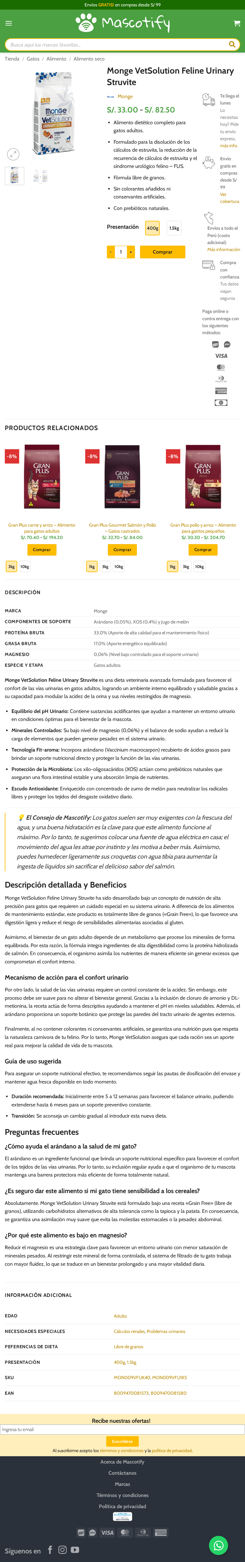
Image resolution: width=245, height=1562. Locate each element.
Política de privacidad (122, 1506)
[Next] (92, 113)
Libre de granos (128, 1347)
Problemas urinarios (166, 1331)
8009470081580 (169, 1393)
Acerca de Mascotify (122, 1462)
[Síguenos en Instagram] (62, 1550)
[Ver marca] (111, 96)
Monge (125, 96)
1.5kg (131, 1362)
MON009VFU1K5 (169, 1377)
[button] (8, 23)
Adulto (120, 1316)
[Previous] (14, 113)
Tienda (12, 59)
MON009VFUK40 (132, 1377)
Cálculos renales (129, 1331)
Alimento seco (89, 59)
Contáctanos (122, 1473)
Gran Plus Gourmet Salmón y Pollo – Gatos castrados (122, 528)
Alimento (56, 59)
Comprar (162, 252)
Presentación (123, 227)
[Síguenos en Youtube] (75, 1550)
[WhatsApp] (218, 1545)
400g (119, 1362)
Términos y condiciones (123, 1495)
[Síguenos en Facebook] (50, 1550)
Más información (223, 249)
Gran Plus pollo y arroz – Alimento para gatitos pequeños (203, 528)
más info (228, 145)
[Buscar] (232, 44)
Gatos (33, 59)
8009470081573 (131, 1393)
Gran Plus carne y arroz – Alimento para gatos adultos (41, 528)
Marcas (122, 1484)
